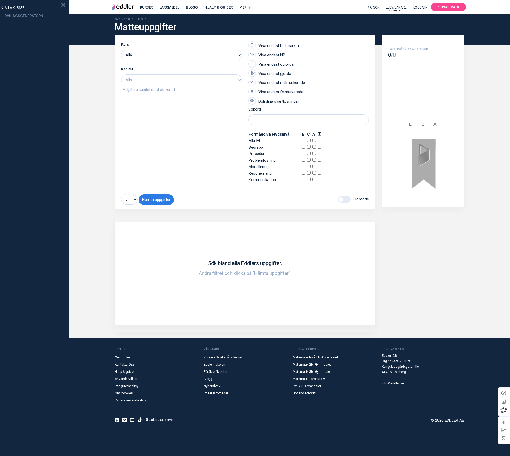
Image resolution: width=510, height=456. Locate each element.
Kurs (125, 44)
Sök (376, 7)
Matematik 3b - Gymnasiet (312, 372)
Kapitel (127, 69)
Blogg (192, 7)
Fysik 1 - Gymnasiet (307, 386)
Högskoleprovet (304, 393)
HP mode (361, 199)
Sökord (254, 109)
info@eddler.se (393, 383)
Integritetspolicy (126, 386)
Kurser (146, 7)
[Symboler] (503, 438)
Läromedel (169, 7)
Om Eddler (122, 357)
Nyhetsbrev (212, 386)
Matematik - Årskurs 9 (309, 379)
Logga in (420, 7)
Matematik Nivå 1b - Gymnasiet (315, 357)
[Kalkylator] (503, 422)
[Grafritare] (503, 430)
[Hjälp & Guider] (503, 393)
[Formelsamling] (503, 401)
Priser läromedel (216, 393)
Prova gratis (448, 7)
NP (252, 54)
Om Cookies (124, 393)
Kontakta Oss (125, 364)
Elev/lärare (396, 9)
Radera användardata (131, 400)
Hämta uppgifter (156, 199)
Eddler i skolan (214, 364)
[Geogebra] (503, 410)
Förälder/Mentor (215, 372)
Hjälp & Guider (219, 7)
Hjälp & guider (125, 372)
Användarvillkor (126, 379)
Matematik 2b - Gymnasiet (312, 364)
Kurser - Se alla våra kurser (223, 357)
